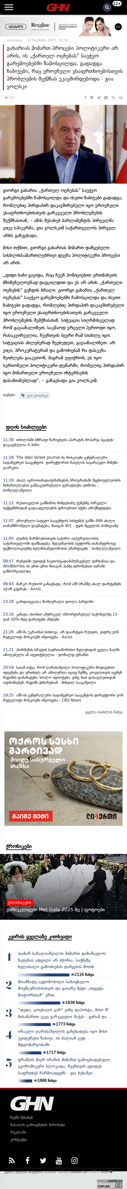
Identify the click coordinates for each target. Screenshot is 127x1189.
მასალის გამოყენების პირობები (37, 1125)
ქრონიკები (19, 846)
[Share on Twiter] (99, 97)
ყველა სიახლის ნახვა (104, 712)
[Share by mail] (105, 97)
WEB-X (94, 1172)
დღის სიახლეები (26, 427)
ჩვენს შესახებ (21, 1117)
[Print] (121, 97)
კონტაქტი (18, 1139)
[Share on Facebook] (85, 97)
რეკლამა (18, 1132)
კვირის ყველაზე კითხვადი (40, 936)
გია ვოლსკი (36, 395)
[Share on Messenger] (92, 97)
